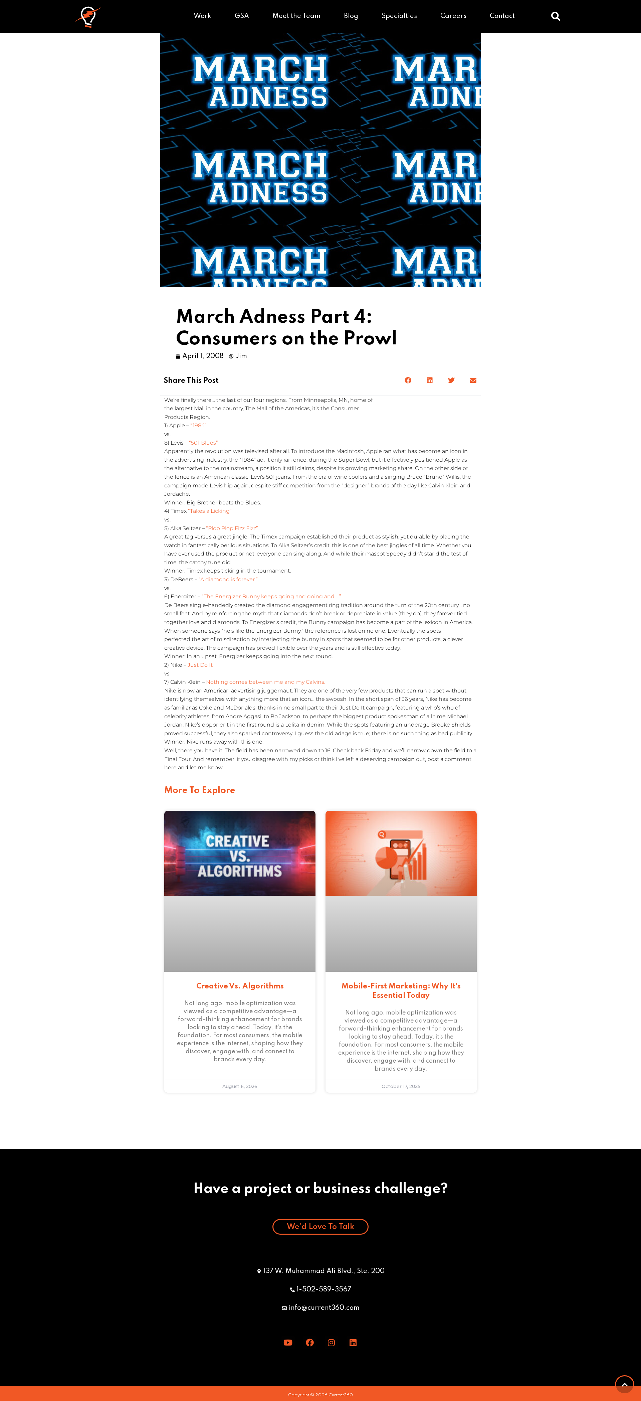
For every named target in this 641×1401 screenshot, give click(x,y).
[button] (556, 16)
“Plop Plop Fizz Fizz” (232, 528)
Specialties (399, 16)
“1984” (198, 425)
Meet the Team (296, 16)
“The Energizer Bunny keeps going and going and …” (271, 596)
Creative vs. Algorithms (240, 986)
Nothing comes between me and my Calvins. (265, 682)
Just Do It (200, 665)
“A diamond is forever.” (228, 579)
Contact (502, 16)
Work (202, 16)
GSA (242, 16)
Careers (453, 16)
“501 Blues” (203, 443)
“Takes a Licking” (210, 511)
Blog (351, 16)
